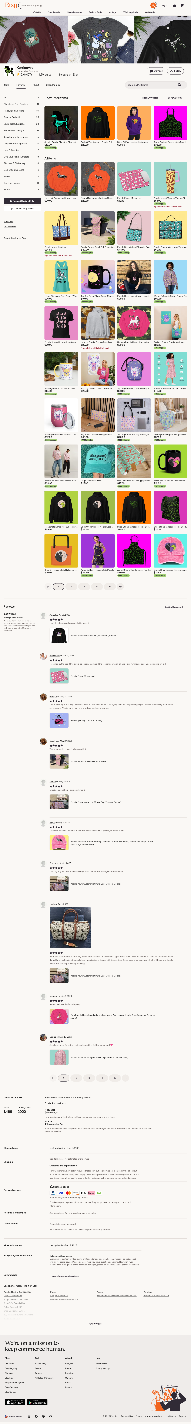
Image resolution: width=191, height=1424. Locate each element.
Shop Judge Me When (14, 1311)
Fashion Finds (95, 12)
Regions (182, 1416)
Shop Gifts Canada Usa (14, 1303)
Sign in (165, 5)
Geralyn (53, 696)
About (36, 84)
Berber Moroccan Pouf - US (156, 1295)
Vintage (112, 12)
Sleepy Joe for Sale (59, 1295)
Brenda (53, 863)
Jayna (52, 822)
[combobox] (84, 5)
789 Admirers (10, 226)
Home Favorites (74, 12)
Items (6, 84)
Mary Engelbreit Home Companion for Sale (117, 1295)
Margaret (54, 996)
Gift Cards (150, 12)
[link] (48, 586)
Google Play (37, 1402)
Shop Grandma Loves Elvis (16, 1299)
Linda (52, 904)
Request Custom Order (23, 201)
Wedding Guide (130, 12)
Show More (95, 1323)
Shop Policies (53, 84)
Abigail (53, 615)
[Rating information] (18, 74)
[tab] (22, 97)
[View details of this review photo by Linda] (70, 927)
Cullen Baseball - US (13, 1307)
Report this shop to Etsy (15, 238)
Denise (53, 1037)
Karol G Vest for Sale (13, 1295)
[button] (156, 71)
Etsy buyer (55, 655)
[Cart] (182, 5)
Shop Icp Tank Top (12, 1318)
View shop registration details (65, 1276)
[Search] (153, 5)
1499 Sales (8, 221)
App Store (15, 1402)
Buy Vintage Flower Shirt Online (18, 1315)
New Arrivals (54, 12)
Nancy (53, 781)
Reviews (21, 84)
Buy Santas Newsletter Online (64, 1299)
